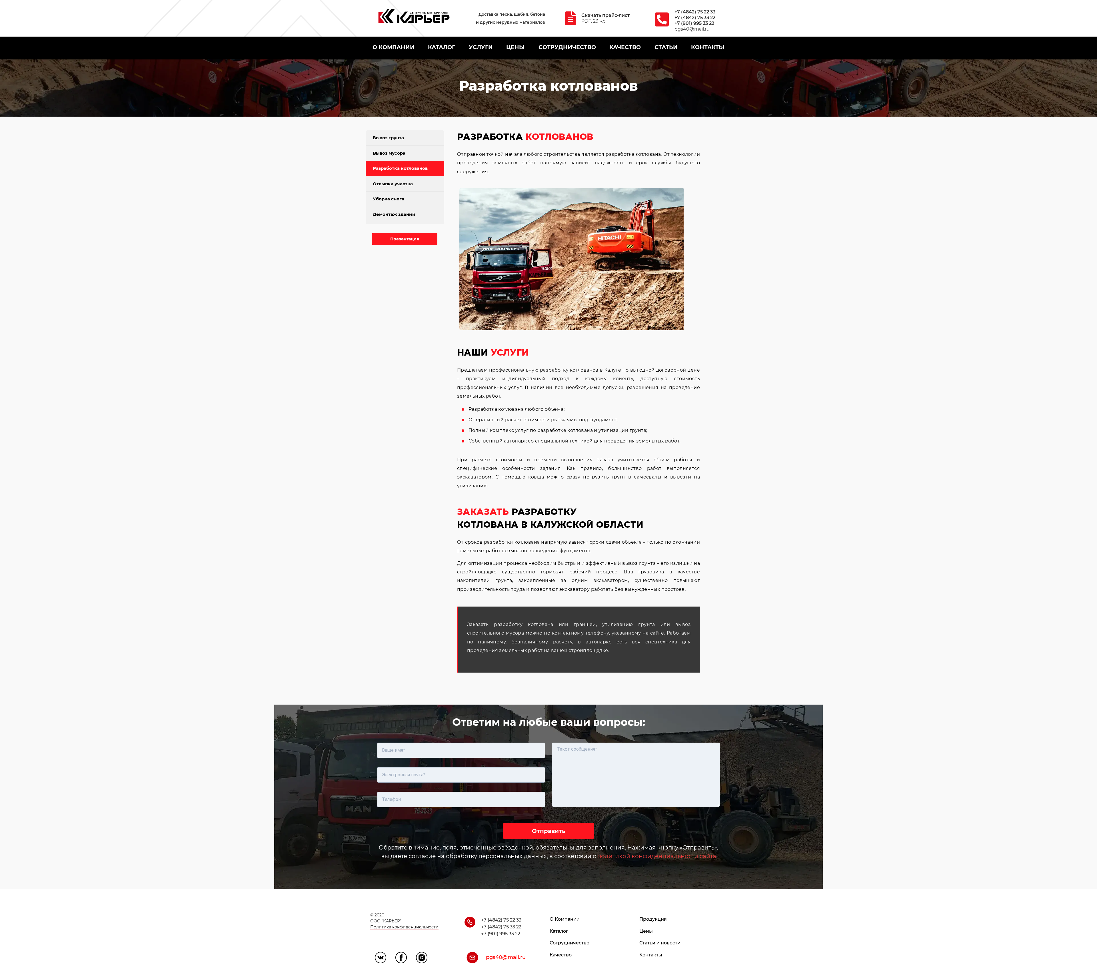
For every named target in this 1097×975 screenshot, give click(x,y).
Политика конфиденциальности (404, 927)
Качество (561, 955)
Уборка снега (388, 199)
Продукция (653, 919)
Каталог (559, 931)
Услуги (481, 47)
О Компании (565, 919)
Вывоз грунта (388, 137)
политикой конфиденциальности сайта (656, 856)
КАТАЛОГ (441, 47)
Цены (646, 931)
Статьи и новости (659, 943)
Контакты (650, 955)
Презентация (404, 239)
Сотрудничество (569, 943)
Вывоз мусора (389, 153)
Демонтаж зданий (394, 214)
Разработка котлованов (400, 168)
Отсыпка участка (393, 183)
